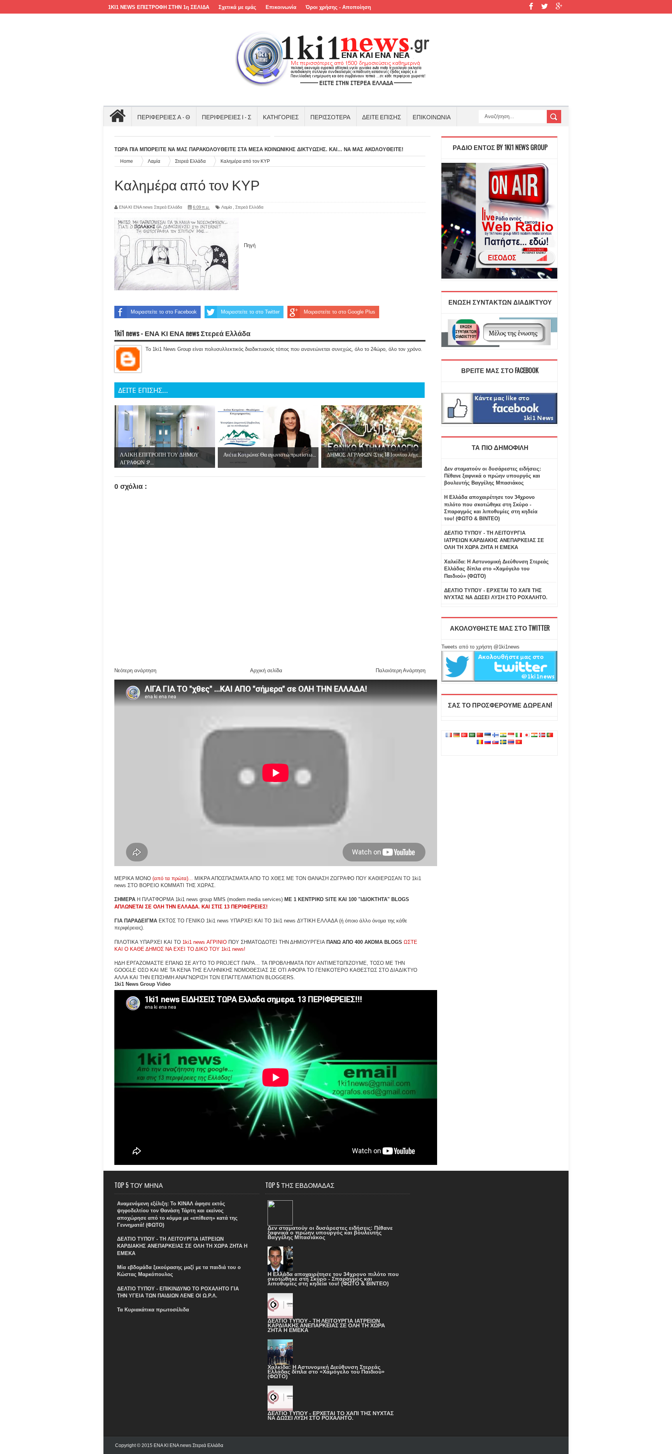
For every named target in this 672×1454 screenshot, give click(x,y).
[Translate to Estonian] (488, 735)
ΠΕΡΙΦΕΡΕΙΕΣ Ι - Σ (226, 116)
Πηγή (250, 245)
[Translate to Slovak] (495, 742)
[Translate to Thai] (511, 742)
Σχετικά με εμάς (237, 7)
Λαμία (226, 207)
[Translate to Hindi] (503, 735)
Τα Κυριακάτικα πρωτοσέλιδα (153, 1310)
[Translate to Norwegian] (542, 735)
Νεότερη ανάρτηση (135, 670)
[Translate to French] (449, 735)
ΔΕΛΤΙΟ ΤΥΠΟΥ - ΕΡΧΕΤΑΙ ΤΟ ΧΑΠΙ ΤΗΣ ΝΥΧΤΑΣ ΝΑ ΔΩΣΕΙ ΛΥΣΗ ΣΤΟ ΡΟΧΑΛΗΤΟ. (331, 1415)
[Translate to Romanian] (480, 742)
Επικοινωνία (281, 7)
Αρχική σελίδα (266, 670)
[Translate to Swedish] (503, 742)
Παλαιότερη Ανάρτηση (400, 670)
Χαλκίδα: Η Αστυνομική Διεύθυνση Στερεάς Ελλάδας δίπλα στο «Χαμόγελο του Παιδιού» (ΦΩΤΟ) (496, 569)
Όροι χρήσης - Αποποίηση (338, 7)
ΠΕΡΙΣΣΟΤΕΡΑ (330, 116)
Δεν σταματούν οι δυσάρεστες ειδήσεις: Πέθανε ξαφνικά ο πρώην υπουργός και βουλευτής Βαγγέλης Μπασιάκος (492, 476)
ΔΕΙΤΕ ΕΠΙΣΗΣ (381, 116)
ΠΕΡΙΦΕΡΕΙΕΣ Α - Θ (163, 116)
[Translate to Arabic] (472, 735)
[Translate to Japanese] (526, 735)
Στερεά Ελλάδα (249, 207)
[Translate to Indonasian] (511, 735)
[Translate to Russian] (488, 742)
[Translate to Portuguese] (550, 735)
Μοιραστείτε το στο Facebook (164, 312)
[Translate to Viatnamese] (519, 742)
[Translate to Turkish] (464, 735)
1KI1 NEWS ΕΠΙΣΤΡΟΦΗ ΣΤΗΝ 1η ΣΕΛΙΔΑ (158, 7)
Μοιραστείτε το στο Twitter (250, 312)
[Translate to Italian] (519, 735)
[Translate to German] (456, 735)
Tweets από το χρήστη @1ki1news (480, 647)
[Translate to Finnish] (495, 735)
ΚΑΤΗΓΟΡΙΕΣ (281, 116)
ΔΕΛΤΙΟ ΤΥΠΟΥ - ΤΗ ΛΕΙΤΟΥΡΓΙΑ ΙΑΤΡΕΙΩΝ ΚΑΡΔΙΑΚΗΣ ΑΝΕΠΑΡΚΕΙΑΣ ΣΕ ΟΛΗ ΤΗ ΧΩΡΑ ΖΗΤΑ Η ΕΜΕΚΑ (494, 540)
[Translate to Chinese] (480, 735)
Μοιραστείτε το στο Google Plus (339, 312)
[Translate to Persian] (534, 735)
